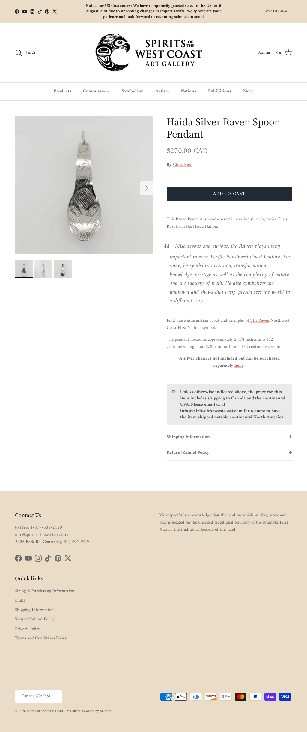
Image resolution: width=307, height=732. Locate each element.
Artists (162, 91)
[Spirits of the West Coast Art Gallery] (153, 53)
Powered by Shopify (96, 711)
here (238, 366)
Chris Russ (182, 165)
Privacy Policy (27, 629)
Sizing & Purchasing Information (44, 591)
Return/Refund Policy (188, 453)
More (248, 91)
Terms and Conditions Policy (41, 638)
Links (20, 600)
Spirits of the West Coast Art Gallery (53, 711)
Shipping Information (188, 437)
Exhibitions (219, 91)
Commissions (96, 91)
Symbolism (133, 91)
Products (62, 91)
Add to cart (229, 194)
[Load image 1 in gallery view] (84, 185)
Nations (188, 91)
